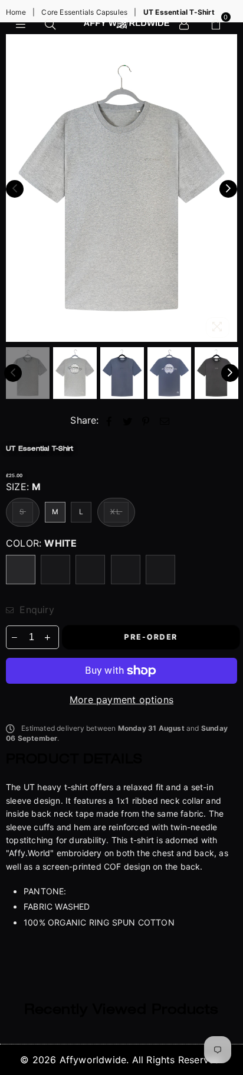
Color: (41, 543)
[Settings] (184, 23)
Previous (15, 189)
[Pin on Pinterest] (146, 420)
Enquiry (35, 609)
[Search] (50, 23)
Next (228, 189)
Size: (23, 486)
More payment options (121, 699)
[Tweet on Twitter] (128, 420)
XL (116, 511)
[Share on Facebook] (109, 420)
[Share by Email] (165, 420)
